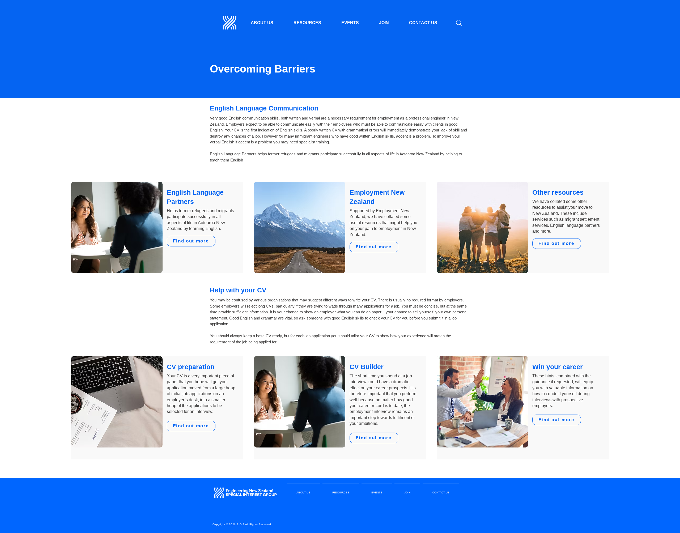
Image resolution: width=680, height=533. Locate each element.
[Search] (459, 22)
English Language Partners (233, 154)
